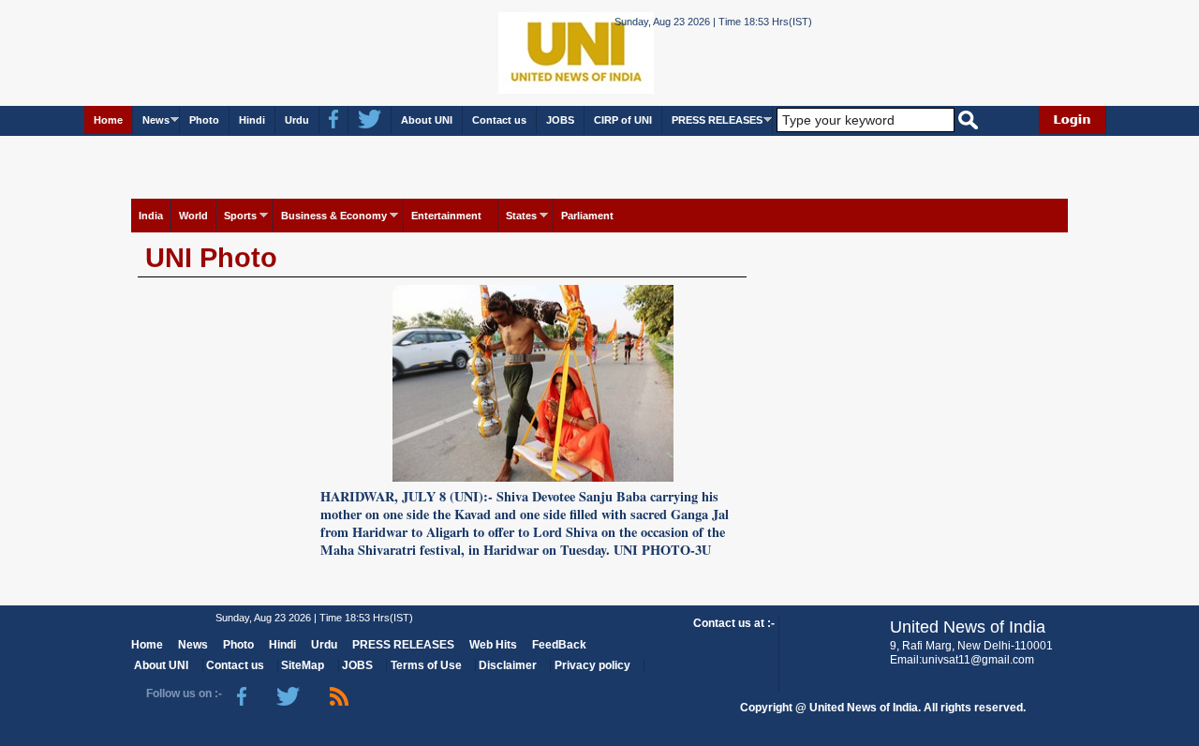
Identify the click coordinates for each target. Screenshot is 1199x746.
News (156, 120)
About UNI (426, 120)
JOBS (560, 120)
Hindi (252, 120)
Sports (240, 215)
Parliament (587, 215)
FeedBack (559, 644)
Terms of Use (426, 665)
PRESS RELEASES (717, 120)
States (521, 215)
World (193, 215)
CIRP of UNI (623, 120)
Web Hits (493, 644)
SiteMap (302, 665)
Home (108, 120)
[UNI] (524, 52)
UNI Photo (211, 258)
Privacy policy (592, 665)
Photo (204, 120)
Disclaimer (508, 665)
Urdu (297, 120)
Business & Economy (334, 215)
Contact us (499, 120)
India (151, 215)
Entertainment (446, 215)
